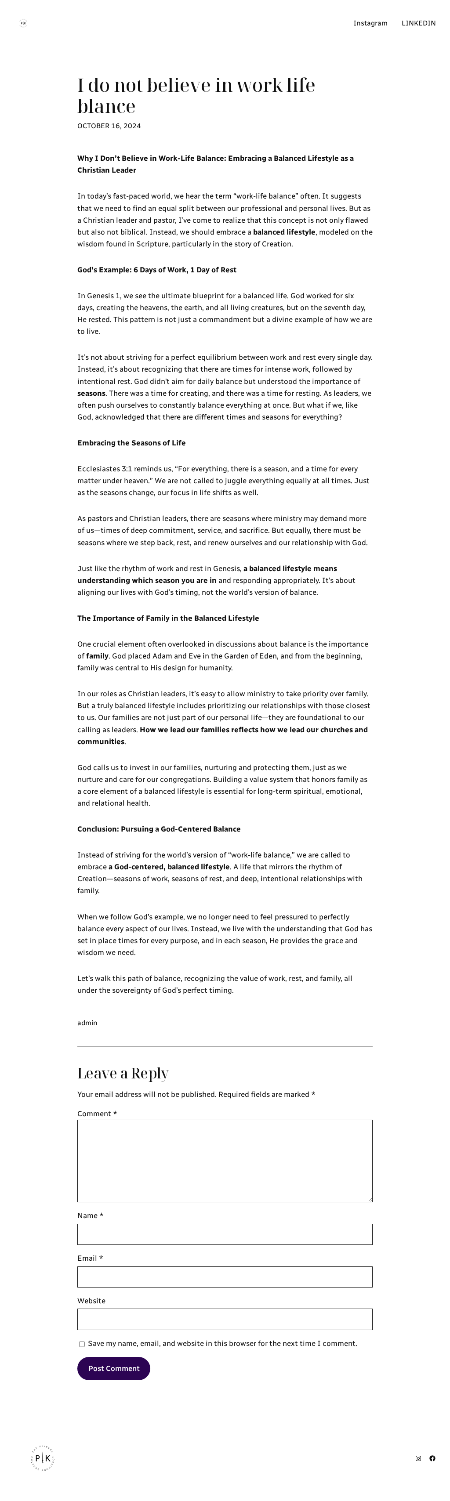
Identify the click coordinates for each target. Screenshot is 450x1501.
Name (90, 1215)
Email (90, 1258)
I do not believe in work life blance (196, 96)
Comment (97, 1113)
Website (91, 1300)
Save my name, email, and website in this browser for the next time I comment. (222, 1343)
